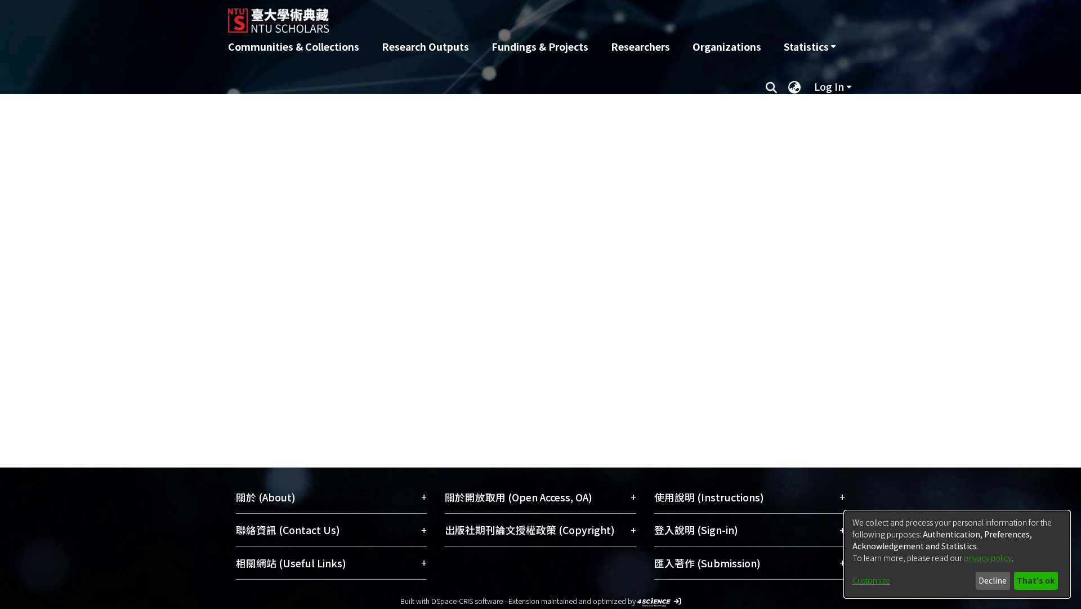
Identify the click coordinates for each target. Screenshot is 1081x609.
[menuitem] (810, 47)
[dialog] (957, 554)
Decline (993, 580)
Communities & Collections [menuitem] (293, 46)
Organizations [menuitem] (727, 46)
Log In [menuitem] (829, 86)
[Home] (480, 16)
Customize (871, 580)
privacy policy (988, 557)
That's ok (1036, 580)
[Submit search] (771, 87)
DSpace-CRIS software (467, 600)
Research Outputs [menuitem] (425, 46)
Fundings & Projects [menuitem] (540, 46)
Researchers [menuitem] (640, 46)
